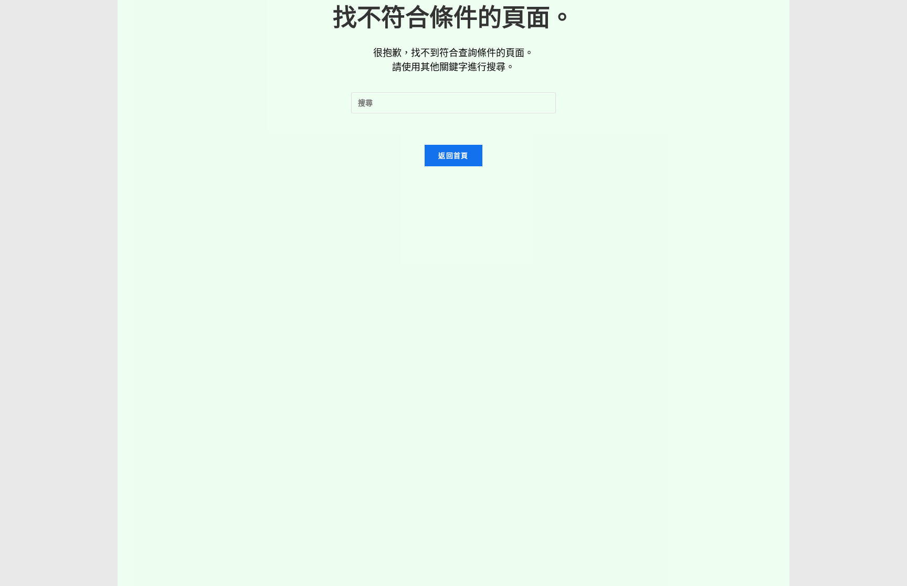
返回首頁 (453, 155)
